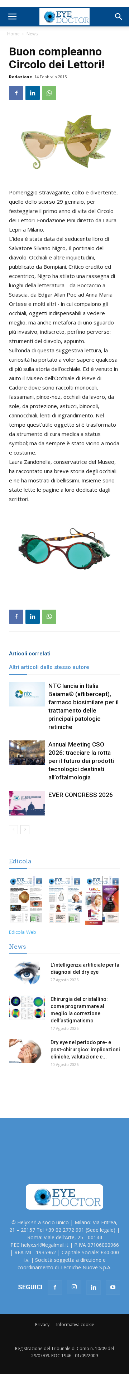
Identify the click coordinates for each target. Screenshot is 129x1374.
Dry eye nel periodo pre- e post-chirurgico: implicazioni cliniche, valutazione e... (85, 1050)
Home (13, 34)
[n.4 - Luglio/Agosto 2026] (26, 901)
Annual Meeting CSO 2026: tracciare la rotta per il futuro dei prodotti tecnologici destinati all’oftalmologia (81, 761)
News (32, 34)
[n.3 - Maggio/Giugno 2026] (64, 901)
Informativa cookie (75, 1324)
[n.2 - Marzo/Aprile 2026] (102, 901)
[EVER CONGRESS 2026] (27, 803)
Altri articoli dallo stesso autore (49, 667)
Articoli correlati (30, 653)
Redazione (20, 76)
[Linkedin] (93, 1287)
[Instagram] (74, 1287)
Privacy (42, 1324)
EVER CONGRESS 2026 (80, 794)
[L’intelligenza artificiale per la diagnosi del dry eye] (27, 973)
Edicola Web (22, 932)
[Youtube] (113, 1287)
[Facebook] (55, 1287)
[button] (119, 16)
